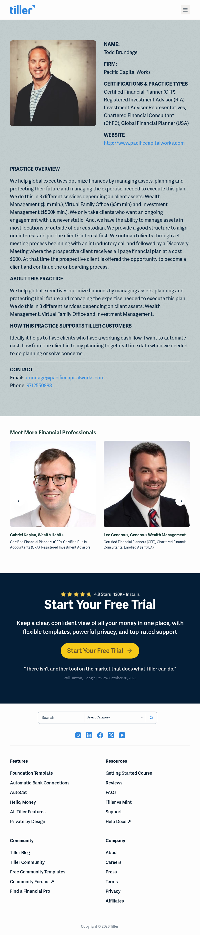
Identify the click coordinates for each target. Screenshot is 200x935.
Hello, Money (23, 802)
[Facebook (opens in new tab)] (100, 735)
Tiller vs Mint (119, 802)
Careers (113, 862)
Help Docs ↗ (118, 821)
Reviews (114, 783)
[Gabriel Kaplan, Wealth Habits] (53, 484)
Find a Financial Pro (30, 891)
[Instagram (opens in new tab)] (78, 735)
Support (114, 811)
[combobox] (61, 718)
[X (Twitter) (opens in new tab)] (111, 735)
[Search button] (151, 718)
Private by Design (27, 821)
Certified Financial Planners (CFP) (36, 542)
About (112, 852)
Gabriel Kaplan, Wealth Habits (36, 535)
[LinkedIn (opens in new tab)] (89, 735)
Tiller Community (27, 862)
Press (111, 872)
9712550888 (39, 385)
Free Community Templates (37, 872)
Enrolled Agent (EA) (139, 547)
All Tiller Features (28, 811)
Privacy (113, 891)
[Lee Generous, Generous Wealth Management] (147, 484)
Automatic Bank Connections (40, 783)
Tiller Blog (20, 852)
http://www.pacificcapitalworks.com (144, 143)
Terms (112, 881)
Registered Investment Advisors (65, 547)
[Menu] (185, 9)
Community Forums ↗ (32, 881)
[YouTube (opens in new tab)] (122, 735)
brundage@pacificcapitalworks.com (64, 377)
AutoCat (18, 792)
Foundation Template (31, 773)
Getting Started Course (129, 773)
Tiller (114, 926)
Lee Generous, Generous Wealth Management (145, 535)
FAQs (111, 792)
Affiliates (115, 901)
